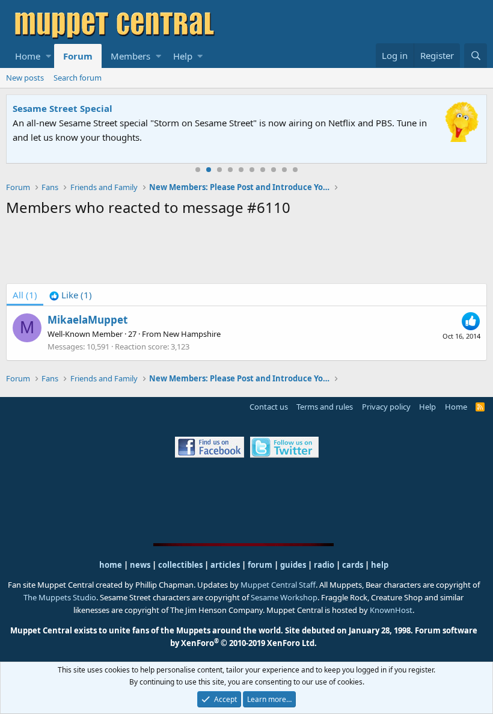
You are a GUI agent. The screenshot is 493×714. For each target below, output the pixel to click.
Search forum (78, 77)
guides (293, 564)
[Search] (475, 55)
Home (27, 56)
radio (324, 564)
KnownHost (391, 610)
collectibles (180, 564)
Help (182, 56)
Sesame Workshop (284, 597)
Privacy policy (386, 406)
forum (260, 564)
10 (295, 169)
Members (130, 56)
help (379, 564)
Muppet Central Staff (278, 584)
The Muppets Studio (59, 597)
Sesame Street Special (62, 108)
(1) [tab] (25, 295)
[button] (48, 56)
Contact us (269, 406)
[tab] (70, 295)
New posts (25, 77)
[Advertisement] (246, 253)
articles (226, 564)
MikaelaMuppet (87, 320)
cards (352, 564)
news (140, 564)
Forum (78, 56)
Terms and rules (324, 406)
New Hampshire (192, 333)
